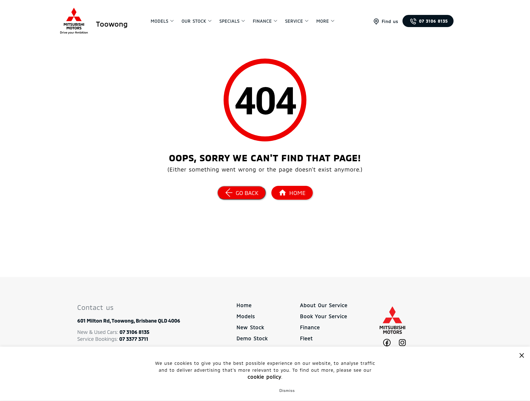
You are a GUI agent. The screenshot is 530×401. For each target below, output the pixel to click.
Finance (262, 21)
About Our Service (324, 305)
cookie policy (264, 377)
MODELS (159, 21)
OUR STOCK (194, 21)
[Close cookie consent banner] (522, 355)
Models (246, 316)
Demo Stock (252, 338)
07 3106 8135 (433, 21)
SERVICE (294, 21)
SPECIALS (229, 21)
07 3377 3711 (133, 339)
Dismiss (287, 390)
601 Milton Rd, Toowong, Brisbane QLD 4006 (128, 321)
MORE (322, 21)
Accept (243, 390)
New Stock (250, 327)
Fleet (306, 338)
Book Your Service (323, 316)
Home (244, 305)
